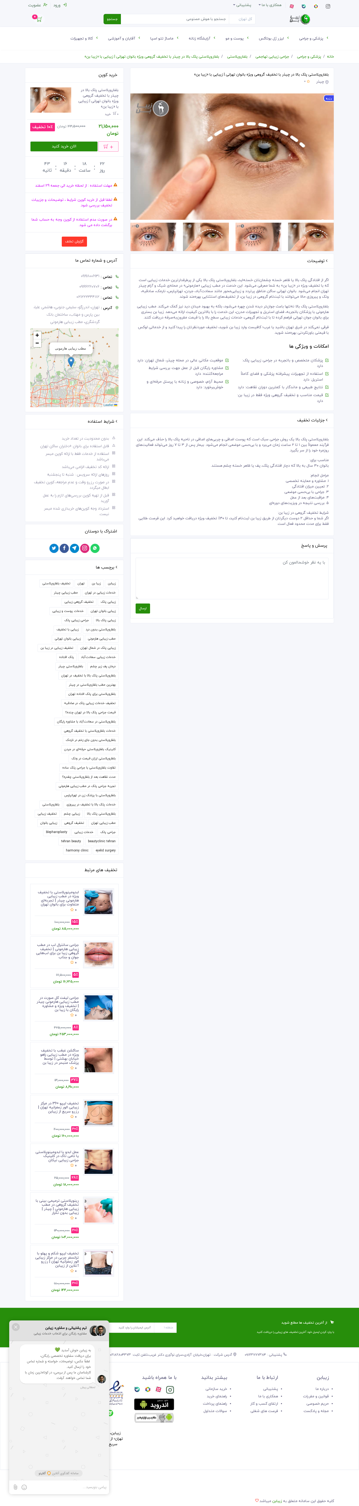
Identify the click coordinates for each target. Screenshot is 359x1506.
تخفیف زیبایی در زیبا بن (56, 648)
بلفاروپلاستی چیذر (70, 666)
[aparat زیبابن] (158, 1390)
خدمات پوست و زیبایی (68, 611)
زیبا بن (96, 583)
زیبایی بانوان (48, 823)
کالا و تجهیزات (82, 38)
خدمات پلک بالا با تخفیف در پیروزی (91, 804)
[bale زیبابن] (137, 1390)
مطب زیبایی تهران (103, 823)
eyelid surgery (106, 851)
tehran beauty (71, 841)
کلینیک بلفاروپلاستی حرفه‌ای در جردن (90, 749)
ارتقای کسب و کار (264, 1403)
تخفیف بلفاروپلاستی (56, 583)
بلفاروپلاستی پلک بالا (101, 814)
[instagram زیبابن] (170, 1390)
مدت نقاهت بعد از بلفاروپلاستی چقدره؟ (89, 777)
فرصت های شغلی (264, 1411)
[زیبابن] (300, 19)
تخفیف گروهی (74, 823)
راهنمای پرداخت (215, 1403)
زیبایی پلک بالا (106, 620)
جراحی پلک (108, 832)
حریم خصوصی (317, 1403)
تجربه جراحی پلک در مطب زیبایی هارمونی (87, 786)
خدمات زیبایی (83, 832)
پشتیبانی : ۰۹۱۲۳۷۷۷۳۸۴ (264, 1355)
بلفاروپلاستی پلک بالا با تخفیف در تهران (88, 676)
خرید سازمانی (216, 1389)
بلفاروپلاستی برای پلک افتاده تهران (92, 694)
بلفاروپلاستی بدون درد (101, 629)
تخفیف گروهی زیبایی (79, 602)
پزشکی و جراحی (311, 38)
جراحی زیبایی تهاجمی (272, 56)
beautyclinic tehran (102, 841)
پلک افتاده (66, 657)
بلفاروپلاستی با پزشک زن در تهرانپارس (90, 795)
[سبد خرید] (39, 21)
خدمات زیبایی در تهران (100, 593)
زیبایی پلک (108, 602)
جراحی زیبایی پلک (76, 620)
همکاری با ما (268, 1396)
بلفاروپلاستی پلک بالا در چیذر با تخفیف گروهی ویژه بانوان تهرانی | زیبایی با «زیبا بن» (151, 56)
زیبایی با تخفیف (68, 629)
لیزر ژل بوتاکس (272, 38)
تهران (81, 583)
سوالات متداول (215, 1411)
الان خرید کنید (64, 146)
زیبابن (112, 583)
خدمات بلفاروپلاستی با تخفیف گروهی (90, 731)
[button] (71, 362)
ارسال (143, 608)
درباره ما (322, 1389)
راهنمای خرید (217, 1396)
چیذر (320, 81)
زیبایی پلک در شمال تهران (98, 648)
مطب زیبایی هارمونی (102, 639)
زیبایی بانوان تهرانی (68, 639)
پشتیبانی (270, 1389)
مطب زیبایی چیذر (66, 593)
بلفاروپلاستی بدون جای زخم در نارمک (91, 740)
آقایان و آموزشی (122, 38)
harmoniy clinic (77, 851)
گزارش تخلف (74, 241)
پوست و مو (235, 38)
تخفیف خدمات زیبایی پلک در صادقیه (90, 703)
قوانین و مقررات (316, 1396)
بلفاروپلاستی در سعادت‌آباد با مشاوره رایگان (86, 722)
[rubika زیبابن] (147, 1390)
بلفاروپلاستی (237, 56)
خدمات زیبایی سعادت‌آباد (98, 657)
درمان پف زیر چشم (103, 666)
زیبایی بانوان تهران (103, 611)
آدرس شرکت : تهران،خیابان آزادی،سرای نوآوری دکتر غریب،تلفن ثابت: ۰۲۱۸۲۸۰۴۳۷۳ (171, 1355)
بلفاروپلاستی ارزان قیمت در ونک (93, 758)
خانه (330, 56)
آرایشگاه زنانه (200, 38)
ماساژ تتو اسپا (162, 38)
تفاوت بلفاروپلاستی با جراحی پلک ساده (89, 768)
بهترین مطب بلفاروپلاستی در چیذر (92, 685)
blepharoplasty (56, 832)
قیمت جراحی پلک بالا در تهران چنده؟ (90, 712)
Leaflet (109, 404)
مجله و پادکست (316, 1411)
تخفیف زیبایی (47, 814)
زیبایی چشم (72, 814)
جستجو (112, 19)
